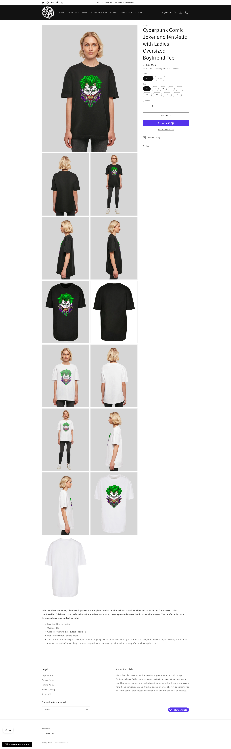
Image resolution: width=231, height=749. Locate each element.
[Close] (154, 12)
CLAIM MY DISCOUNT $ (115, 92)
